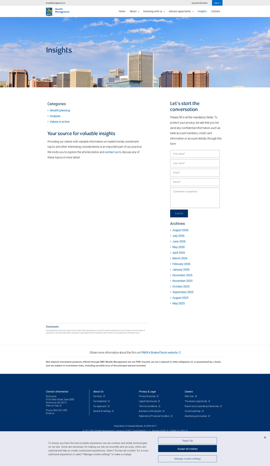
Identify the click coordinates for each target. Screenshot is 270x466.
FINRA (173, 430)
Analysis (55, 116)
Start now (189, 396)
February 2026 (181, 264)
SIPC (182, 430)
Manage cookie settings (187, 458)
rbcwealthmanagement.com (55, 3)
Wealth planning (60, 110)
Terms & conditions (148, 406)
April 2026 (178, 252)
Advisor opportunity (180, 11)
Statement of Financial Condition (154, 416)
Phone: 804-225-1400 (56, 410)
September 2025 (182, 292)
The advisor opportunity (196, 401)
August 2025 (180, 298)
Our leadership (100, 401)
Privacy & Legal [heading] (147, 391)
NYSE (162, 430)
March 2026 (179, 258)
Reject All (187, 440)
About (133, 11)
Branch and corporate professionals (202, 406)
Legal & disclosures (148, 401)
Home (122, 11)
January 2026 (181, 269)
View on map (52, 405)
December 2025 (182, 275)
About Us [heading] (98, 391)
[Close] (265, 437)
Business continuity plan (150, 411)
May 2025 (178, 303)
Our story (97, 396)
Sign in (217, 3)
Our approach (100, 406)
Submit (179, 213)
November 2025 (182, 281)
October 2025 (181, 286)
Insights (202, 11)
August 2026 (180, 230)
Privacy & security (147, 396)
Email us (50, 413)
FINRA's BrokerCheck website (159, 352)
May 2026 (178, 247)
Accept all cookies (188, 448)
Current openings (193, 411)
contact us (111, 152)
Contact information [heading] (57, 391)
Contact (215, 11)
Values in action (60, 121)
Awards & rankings (102, 411)
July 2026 (178, 236)
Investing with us (153, 11)
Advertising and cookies (196, 416)
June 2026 (179, 241)
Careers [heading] (189, 391)
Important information (200, 3)
